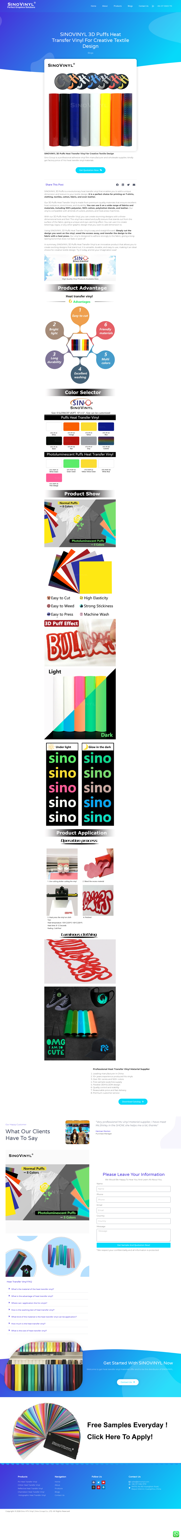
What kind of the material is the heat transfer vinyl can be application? (44, 1317)
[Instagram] (93, 1487)
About (105, 6)
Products (118, 6)
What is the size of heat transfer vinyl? (29, 1331)
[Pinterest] (98, 1487)
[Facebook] (93, 1482)
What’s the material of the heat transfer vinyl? (32, 1289)
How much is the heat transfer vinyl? (28, 1324)
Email (99, 1205)
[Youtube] (103, 1482)
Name (100, 1183)
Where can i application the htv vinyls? (29, 1303)
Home (93, 6)
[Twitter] (98, 1482)
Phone (100, 1194)
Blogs (130, 6)
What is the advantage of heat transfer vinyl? (32, 1296)
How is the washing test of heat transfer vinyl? (32, 1310)
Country (100, 1216)
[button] (117, 184)
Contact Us (143, 6)
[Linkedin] (103, 1487)
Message (101, 1226)
